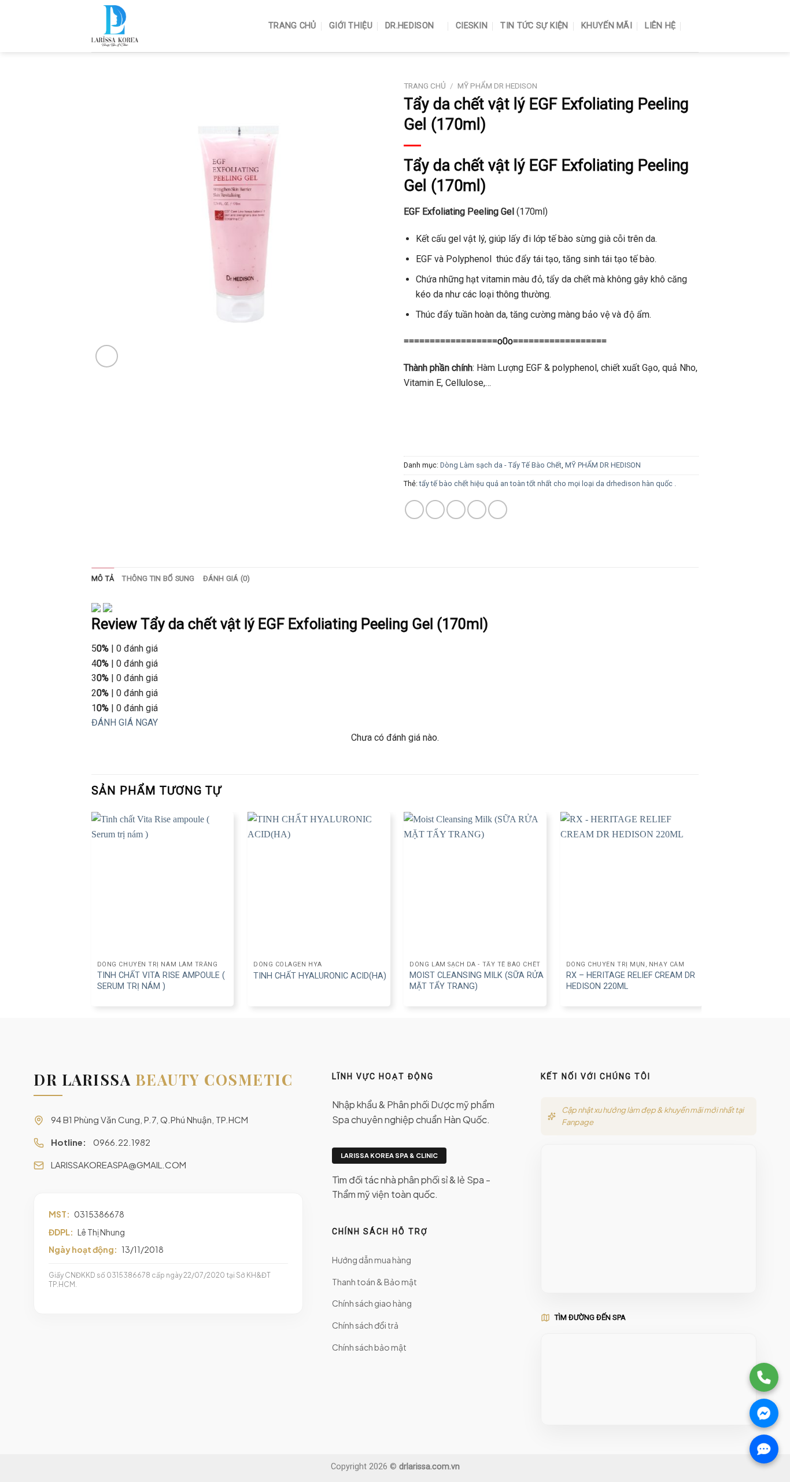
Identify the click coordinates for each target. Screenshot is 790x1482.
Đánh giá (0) (226, 578)
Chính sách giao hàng (372, 1303)
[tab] (102, 578)
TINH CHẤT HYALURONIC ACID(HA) (319, 976)
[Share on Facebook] (414, 509)
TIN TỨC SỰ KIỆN (534, 26)
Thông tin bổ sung (158, 578)
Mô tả (102, 578)
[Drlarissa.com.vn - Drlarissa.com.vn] (149, 26)
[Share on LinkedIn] (497, 509)
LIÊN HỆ (660, 26)
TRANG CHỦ (292, 26)
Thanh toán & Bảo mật (374, 1282)
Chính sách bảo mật (369, 1347)
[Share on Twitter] (435, 509)
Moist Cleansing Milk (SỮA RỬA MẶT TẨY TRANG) (476, 980)
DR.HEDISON (409, 26)
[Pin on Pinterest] (476, 509)
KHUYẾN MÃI (606, 26)
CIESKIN (472, 26)
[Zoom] (106, 356)
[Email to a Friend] (456, 509)
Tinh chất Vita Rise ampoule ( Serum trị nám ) (161, 980)
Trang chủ (425, 85)
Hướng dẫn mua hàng (371, 1260)
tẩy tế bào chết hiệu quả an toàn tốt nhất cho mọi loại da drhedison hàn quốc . (547, 483)
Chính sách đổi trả (365, 1325)
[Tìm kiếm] (694, 26)
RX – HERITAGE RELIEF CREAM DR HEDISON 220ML (630, 980)
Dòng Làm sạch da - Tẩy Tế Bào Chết (501, 465)
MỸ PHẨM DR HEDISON (497, 85)
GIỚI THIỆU (350, 26)
